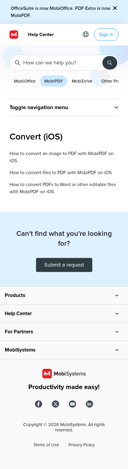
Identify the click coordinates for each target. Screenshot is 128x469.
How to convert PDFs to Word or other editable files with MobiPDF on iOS (63, 188)
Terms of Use (46, 445)
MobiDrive (82, 81)
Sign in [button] (106, 35)
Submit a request (64, 264)
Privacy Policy (81, 445)
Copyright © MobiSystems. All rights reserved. (64, 427)
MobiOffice (24, 81)
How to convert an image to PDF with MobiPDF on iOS (62, 157)
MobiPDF (53, 81)
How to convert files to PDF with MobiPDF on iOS (61, 173)
